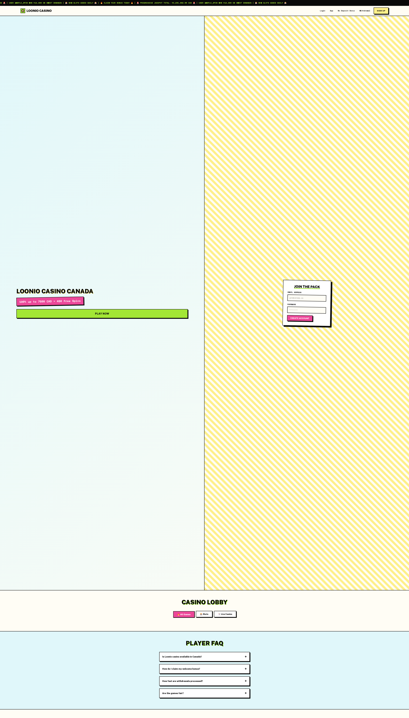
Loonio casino (39, 10)
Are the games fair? (173, 693)
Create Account (299, 318)
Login (322, 10)
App (331, 10)
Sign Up (381, 11)
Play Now (102, 313)
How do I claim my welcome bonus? (181, 668)
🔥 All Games (184, 614)
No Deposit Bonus (346, 10)
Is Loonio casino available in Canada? (182, 656)
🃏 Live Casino (225, 614)
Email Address (294, 292)
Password (291, 304)
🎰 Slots (204, 614)
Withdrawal (365, 10)
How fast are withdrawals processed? (182, 681)
